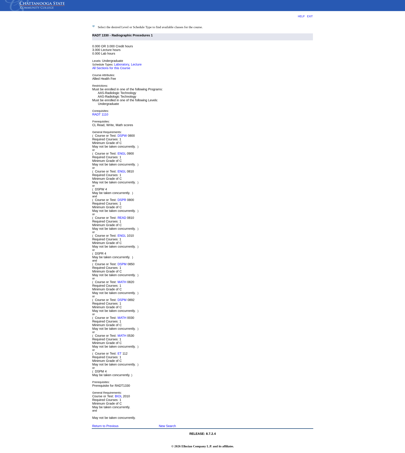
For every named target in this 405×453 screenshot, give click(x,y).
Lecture (136, 64)
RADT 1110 (100, 114)
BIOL (118, 396)
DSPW (122, 135)
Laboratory (121, 64)
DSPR (122, 200)
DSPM (122, 264)
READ (122, 217)
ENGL (122, 153)
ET (120, 353)
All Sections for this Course (111, 68)
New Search (167, 426)
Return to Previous (105, 426)
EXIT (310, 16)
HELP (301, 16)
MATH (122, 282)
